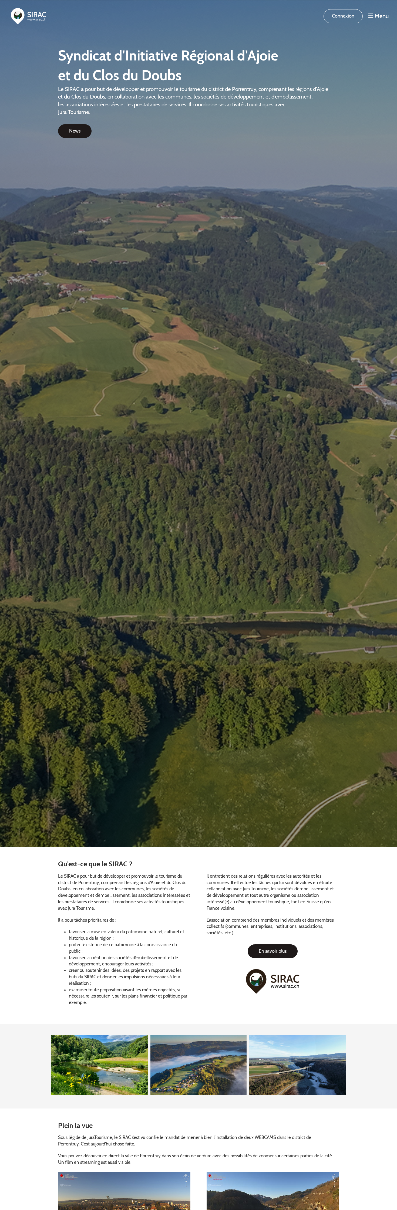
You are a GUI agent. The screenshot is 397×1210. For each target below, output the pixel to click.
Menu (381, 16)
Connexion (343, 16)
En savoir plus (273, 951)
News (74, 131)
